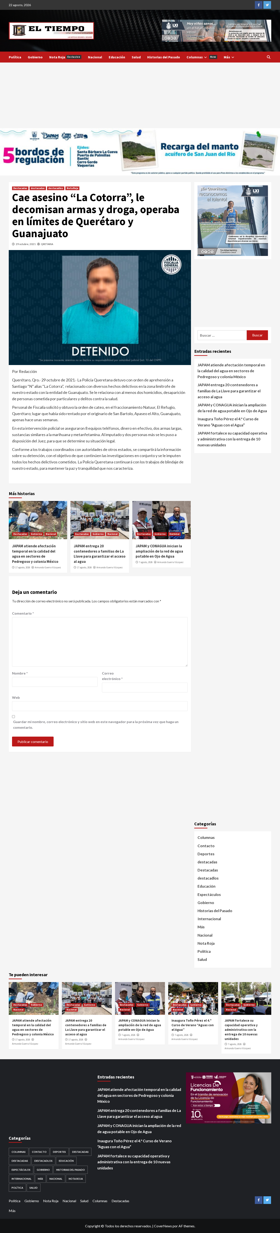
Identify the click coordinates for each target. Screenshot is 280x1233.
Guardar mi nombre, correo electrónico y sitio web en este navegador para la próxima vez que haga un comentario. (95, 724)
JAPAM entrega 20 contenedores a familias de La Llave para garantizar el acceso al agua (100, 554)
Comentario (23, 613)
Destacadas (20, 188)
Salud (136, 57)
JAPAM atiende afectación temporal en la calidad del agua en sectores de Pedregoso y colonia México (35, 554)
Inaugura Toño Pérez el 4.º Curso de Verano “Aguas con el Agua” (228, 422)
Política (15, 57)
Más (227, 57)
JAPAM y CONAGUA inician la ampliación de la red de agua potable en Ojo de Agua (159, 551)
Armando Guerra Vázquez (48, 567)
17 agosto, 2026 (22, 567)
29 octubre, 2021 (26, 244)
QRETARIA (47, 244)
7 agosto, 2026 (145, 562)
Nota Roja (64, 57)
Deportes (206, 854)
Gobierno (35, 57)
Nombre (20, 673)
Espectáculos (209, 894)
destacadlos (55, 188)
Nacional (95, 57)
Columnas (201, 57)
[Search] (268, 57)
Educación (117, 57)
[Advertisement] (140, 95)
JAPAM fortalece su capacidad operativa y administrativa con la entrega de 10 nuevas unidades (232, 439)
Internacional (209, 918)
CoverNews (163, 1226)
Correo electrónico (112, 676)
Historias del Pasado (163, 57)
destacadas (38, 188)
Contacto (206, 845)
